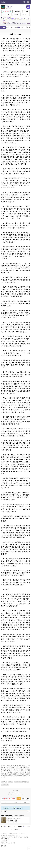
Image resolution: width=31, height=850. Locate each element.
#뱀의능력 (13, 19)
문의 (2, 839)
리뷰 (11, 27)
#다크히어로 (18, 19)
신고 (28, 798)
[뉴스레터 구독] (5, 846)
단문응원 (17, 27)
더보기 (28, 23)
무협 (10, 17)
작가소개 (23, 14)
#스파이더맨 (5, 784)
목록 (25, 802)
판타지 (6, 17)
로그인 (15, 808)
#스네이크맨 (8, 19)
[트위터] (2, 846)
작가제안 (28, 7)
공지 (7, 27)
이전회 (6, 802)
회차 (3, 27)
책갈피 (22, 27)
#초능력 (23, 19)
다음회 (15, 802)
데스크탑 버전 (4, 840)
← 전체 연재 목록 (15, 830)
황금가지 (4, 843)
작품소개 (28, 27)
